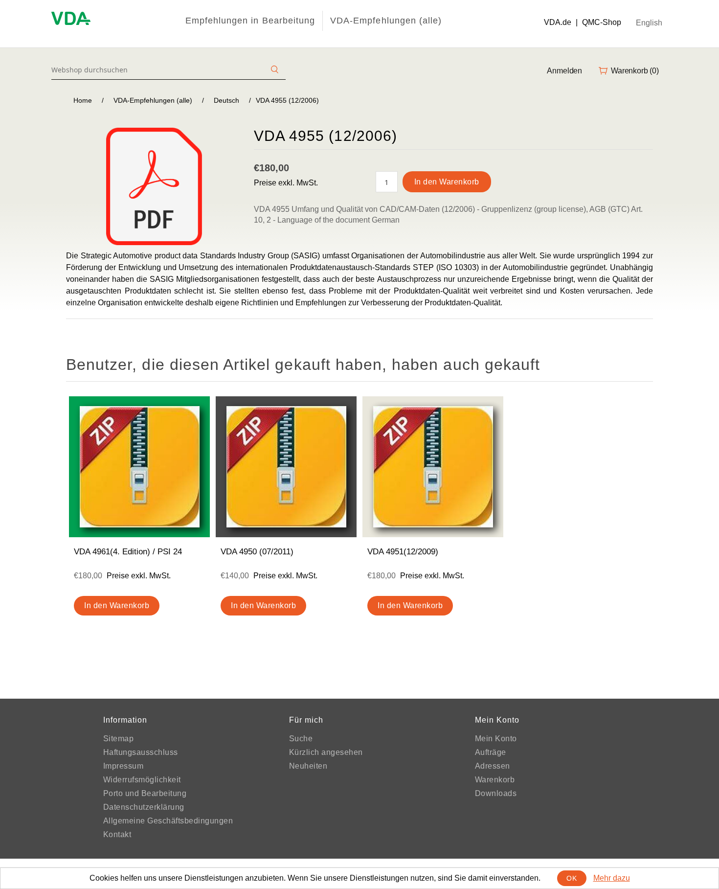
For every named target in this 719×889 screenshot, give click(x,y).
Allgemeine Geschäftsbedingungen (168, 821)
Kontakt (117, 834)
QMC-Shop (601, 22)
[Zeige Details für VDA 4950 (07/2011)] (286, 466)
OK (571, 878)
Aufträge (490, 752)
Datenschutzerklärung (143, 807)
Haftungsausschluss (140, 752)
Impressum (123, 766)
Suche (301, 738)
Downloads (496, 793)
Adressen (492, 766)
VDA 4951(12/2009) (402, 551)
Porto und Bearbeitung (145, 793)
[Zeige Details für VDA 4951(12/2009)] (433, 466)
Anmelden (564, 71)
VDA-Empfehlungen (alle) (386, 20)
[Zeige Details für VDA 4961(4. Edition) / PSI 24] (139, 466)
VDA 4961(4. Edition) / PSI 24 (128, 551)
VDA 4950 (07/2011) (257, 551)
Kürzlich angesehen (326, 752)
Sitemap (118, 738)
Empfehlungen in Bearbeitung (250, 20)
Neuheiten (308, 766)
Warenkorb (495, 779)
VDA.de (557, 22)
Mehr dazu (611, 878)
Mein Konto (496, 738)
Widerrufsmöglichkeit (142, 779)
